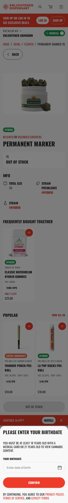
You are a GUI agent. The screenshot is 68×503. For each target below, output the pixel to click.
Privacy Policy (54, 494)
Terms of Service (14, 498)
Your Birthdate (12, 459)
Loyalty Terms (40, 498)
